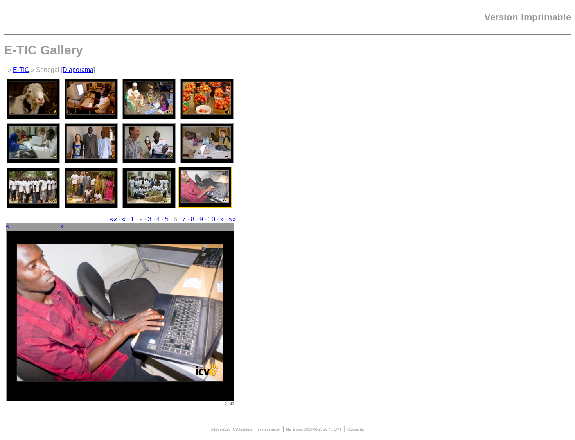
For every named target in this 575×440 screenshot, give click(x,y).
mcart (275, 429)
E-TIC (21, 69)
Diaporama (78, 69)
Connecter (355, 429)
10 (211, 219)
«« (113, 219)
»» (232, 219)
